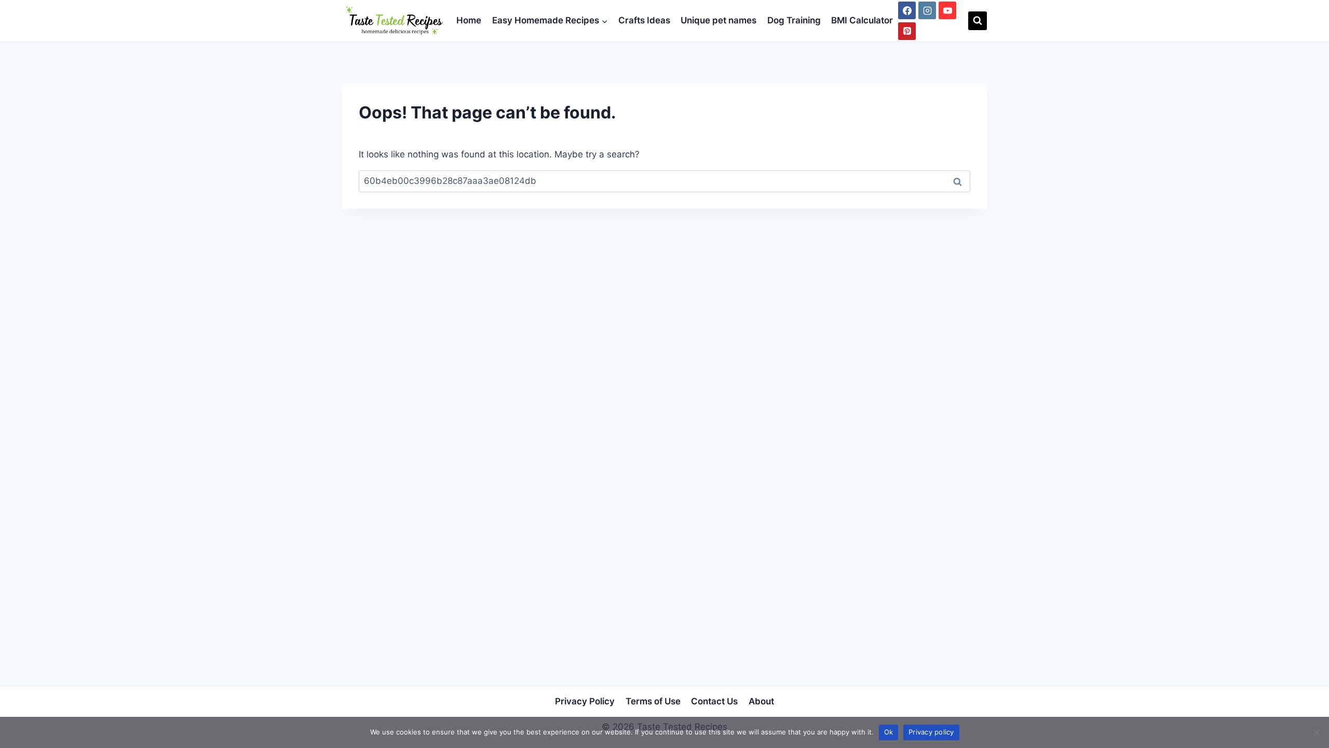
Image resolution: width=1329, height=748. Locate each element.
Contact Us (714, 701)
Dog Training (794, 20)
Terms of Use (653, 701)
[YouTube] (947, 10)
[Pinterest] (907, 31)
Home (468, 20)
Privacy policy (931, 732)
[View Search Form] (977, 20)
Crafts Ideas (644, 20)
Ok (888, 732)
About (761, 701)
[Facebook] (907, 10)
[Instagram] (927, 10)
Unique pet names (718, 20)
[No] (1316, 732)
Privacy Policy (585, 701)
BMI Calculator (862, 20)
